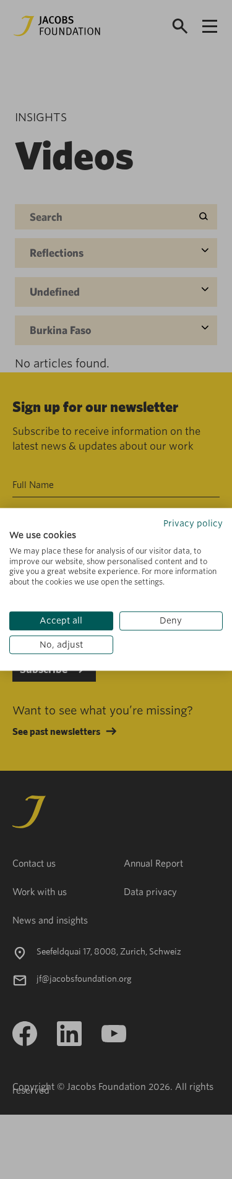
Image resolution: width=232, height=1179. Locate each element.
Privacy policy (193, 523)
